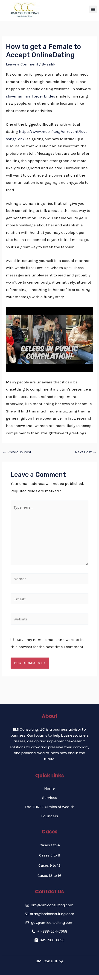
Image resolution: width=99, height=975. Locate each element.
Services (49, 797)
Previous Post (17, 452)
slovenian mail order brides (30, 96)
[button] (93, 9)
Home (49, 788)
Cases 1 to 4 (50, 845)
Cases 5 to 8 (49, 855)
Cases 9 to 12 (49, 865)
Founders (49, 816)
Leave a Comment (22, 64)
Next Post (85, 452)
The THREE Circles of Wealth (50, 806)
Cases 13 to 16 (49, 875)
